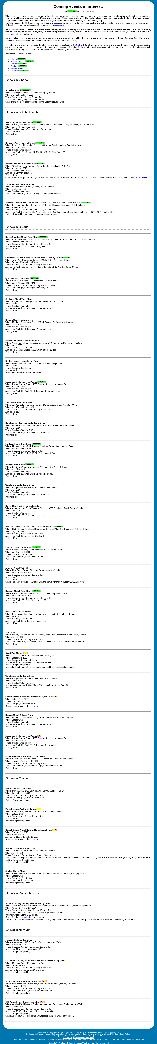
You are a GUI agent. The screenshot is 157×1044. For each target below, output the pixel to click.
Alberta (14, 59)
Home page (77, 1038)
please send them (97, 1039)
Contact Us (67, 1038)
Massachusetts (17, 68)
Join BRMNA (81, 1032)
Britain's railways (103, 1034)
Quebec (14, 66)
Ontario (14, 64)
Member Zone (88, 1038)
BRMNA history (69, 1032)
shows (82, 1036)
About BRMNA (43, 1032)
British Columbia (18, 61)
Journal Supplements (111, 1032)
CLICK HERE (78, 45)
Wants (61, 1036)
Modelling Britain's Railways (121, 1034)
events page (49, 21)
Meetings (89, 1036)
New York (15, 71)
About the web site (56, 1032)
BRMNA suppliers (71, 1036)
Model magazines (57, 1034)
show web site (25, 917)
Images (47, 1034)
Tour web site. (36, 706)
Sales (56, 1036)
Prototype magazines (74, 1034)
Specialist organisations (34, 1034)
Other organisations (95, 1032)
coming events (57, 25)
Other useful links (89, 1034)
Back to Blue (98, 1036)
